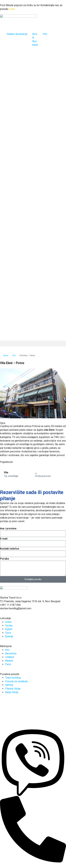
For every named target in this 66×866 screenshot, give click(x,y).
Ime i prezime (8, 528)
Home (5, 355)
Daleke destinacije (17, 34)
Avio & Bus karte (35, 39)
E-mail (3, 538)
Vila (14, 355)
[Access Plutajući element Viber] (33, 762)
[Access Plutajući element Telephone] (33, 828)
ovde (11, 8)
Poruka (4, 558)
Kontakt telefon (9, 548)
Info (45, 34)
